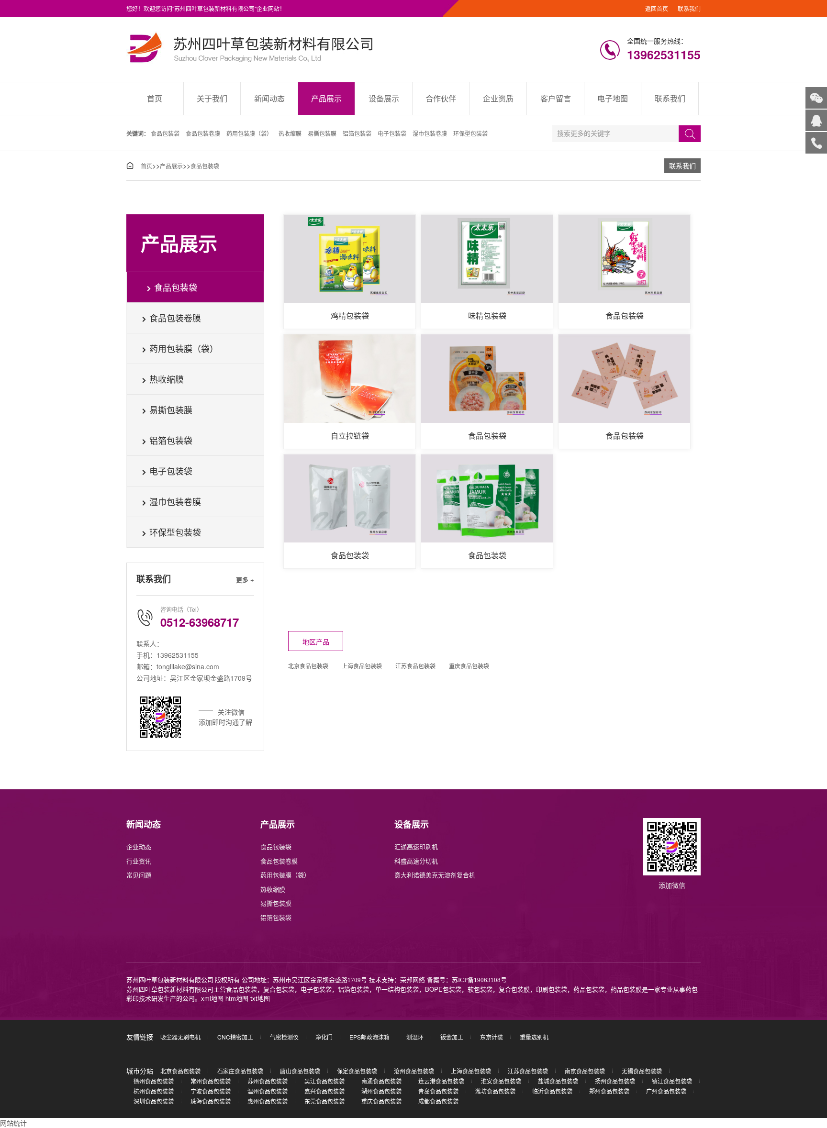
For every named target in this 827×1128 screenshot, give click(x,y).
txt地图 (260, 998)
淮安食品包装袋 (501, 1081)
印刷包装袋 (551, 989)
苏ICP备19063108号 (479, 980)
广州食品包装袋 (666, 1091)
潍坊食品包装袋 (495, 1091)
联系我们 (689, 8)
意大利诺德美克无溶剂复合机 (434, 874)
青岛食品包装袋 (438, 1091)
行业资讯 (138, 860)
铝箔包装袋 (357, 133)
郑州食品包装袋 (609, 1091)
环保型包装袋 (470, 133)
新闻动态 (269, 98)
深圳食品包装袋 (154, 1101)
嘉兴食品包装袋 (324, 1091)
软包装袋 (480, 989)
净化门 (324, 1037)
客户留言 (555, 98)
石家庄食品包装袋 (240, 1071)
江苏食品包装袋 (415, 666)
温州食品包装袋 (267, 1091)
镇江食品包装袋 (672, 1081)
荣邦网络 (412, 980)
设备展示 (384, 98)
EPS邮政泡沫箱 (369, 1037)
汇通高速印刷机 (416, 846)
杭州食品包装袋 (154, 1091)
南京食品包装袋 (585, 1071)
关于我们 (212, 98)
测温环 (415, 1037)
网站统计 (13, 1123)
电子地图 (612, 98)
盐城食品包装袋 (558, 1081)
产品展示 (326, 98)
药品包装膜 (626, 989)
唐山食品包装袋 (300, 1071)
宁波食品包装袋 (210, 1091)
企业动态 (138, 846)
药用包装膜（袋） (249, 133)
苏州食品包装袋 (267, 1081)
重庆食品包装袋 (469, 666)
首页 (154, 98)
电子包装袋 (392, 133)
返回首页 (656, 8)
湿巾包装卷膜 (430, 133)
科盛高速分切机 (416, 860)
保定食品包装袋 (357, 1071)
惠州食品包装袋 (267, 1101)
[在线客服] (816, 120)
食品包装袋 (165, 133)
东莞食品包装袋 (324, 1101)
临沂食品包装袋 (552, 1091)
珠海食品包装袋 (210, 1101)
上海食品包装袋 (362, 666)
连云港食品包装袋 (441, 1081)
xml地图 (212, 998)
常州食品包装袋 (210, 1081)
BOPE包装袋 (443, 989)
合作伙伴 (440, 98)
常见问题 (138, 874)
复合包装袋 (278, 989)
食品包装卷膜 (203, 133)
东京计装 (491, 1037)
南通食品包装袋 (381, 1081)
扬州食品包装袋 (615, 1081)
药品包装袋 (588, 989)
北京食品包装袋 (308, 666)
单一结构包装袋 (397, 989)
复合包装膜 (514, 989)
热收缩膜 (290, 133)
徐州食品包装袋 (154, 1081)
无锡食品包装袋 (642, 1071)
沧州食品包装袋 (414, 1071)
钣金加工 (451, 1037)
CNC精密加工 (235, 1037)
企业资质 (498, 98)
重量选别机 (534, 1037)
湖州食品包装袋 (381, 1091)
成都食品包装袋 (438, 1101)
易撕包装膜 (322, 133)
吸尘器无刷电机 (180, 1037)
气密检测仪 (284, 1037)
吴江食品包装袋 (324, 1081)
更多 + (245, 579)
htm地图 (236, 998)
